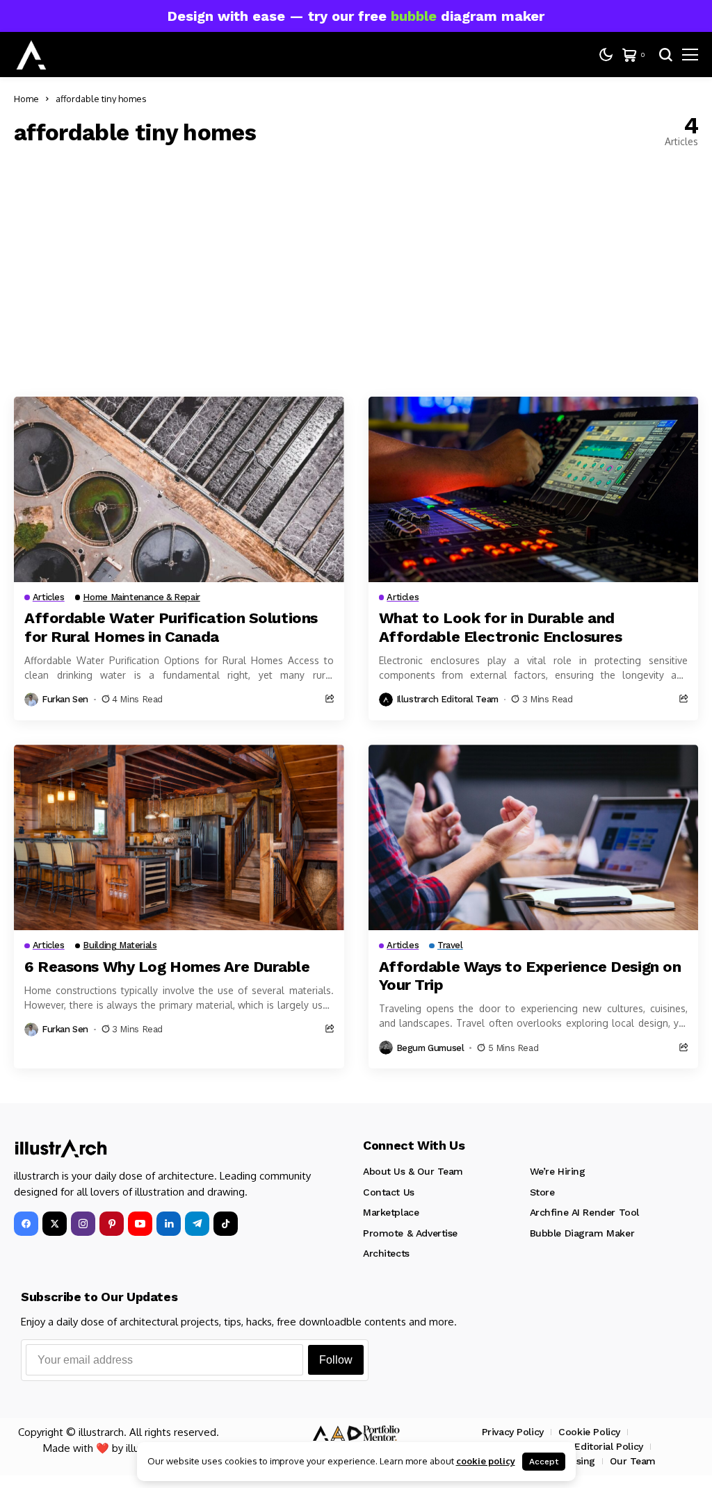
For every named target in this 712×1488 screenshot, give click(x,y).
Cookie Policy (589, 1431)
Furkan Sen (65, 699)
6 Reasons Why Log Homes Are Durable (167, 966)
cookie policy (485, 1460)
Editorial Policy (608, 1446)
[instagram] (83, 1224)
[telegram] (197, 1224)
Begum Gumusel (430, 1048)
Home (26, 98)
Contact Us (388, 1192)
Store (542, 1192)
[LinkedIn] (168, 1224)
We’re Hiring (557, 1171)
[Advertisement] (356, 271)
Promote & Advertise (410, 1233)
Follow (336, 1360)
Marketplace (391, 1212)
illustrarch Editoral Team (447, 699)
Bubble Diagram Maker (582, 1233)
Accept (543, 1461)
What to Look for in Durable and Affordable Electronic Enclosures (502, 627)
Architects (386, 1253)
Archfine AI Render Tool (584, 1212)
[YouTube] (140, 1224)
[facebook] (26, 1224)
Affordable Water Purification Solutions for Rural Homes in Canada (171, 627)
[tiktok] (225, 1224)
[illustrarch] (31, 55)
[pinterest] (111, 1224)
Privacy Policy (513, 1431)
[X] (54, 1224)
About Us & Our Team (413, 1171)
